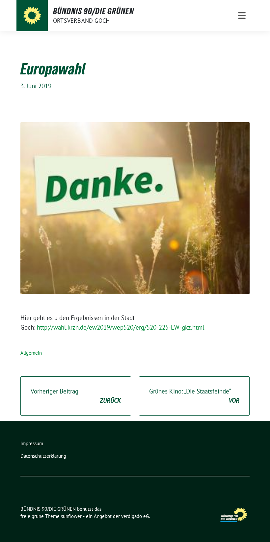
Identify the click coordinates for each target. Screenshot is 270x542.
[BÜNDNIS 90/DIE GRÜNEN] (32, 16)
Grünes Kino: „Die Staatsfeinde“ (194, 396)
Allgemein (31, 353)
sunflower (71, 516)
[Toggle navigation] (242, 15)
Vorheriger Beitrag (76, 396)
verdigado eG (135, 516)
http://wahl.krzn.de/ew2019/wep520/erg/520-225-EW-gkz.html (120, 327)
